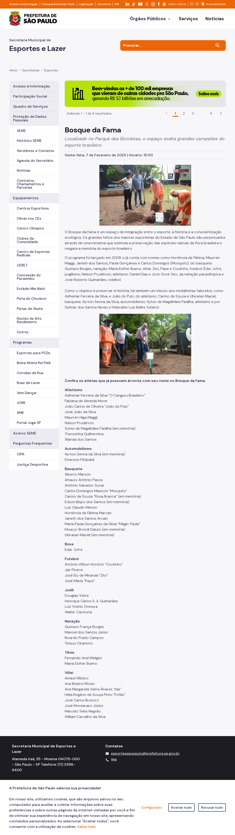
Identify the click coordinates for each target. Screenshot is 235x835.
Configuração (151, 807)
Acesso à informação (23, 4)
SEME (21, 131)
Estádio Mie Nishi (31, 288)
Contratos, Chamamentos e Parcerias (30, 184)
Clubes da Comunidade (27, 240)
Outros (22, 332)
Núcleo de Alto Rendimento (29, 320)
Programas (22, 342)
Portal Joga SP (29, 422)
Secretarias (30, 70)
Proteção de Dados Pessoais (29, 118)
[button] (221, 113)
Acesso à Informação (31, 86)
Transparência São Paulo (58, 4)
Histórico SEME (29, 140)
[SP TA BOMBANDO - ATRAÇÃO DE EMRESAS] (145, 93)
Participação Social (30, 96)
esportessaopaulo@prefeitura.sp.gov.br (145, 753)
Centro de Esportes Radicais (33, 253)
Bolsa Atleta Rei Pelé (34, 363)
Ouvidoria (104, 4)
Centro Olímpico (30, 228)
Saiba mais (86, 826)
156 (117, 4)
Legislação (86, 4)
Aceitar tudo (181, 807)
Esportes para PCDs (33, 353)
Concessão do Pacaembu (29, 277)
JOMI (21, 403)
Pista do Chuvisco (31, 298)
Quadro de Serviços (30, 106)
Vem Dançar (27, 393)
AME (20, 412)
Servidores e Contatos (35, 151)
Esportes (51, 70)
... (202, 113)
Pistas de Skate (30, 308)
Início (13, 70)
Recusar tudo (212, 807)
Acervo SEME (24, 433)
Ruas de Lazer (28, 383)
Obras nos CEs (29, 218)
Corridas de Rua (30, 373)
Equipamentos (25, 198)
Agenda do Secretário (35, 160)
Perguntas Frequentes (32, 443)
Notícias (24, 170)
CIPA (20, 454)
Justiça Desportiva (32, 464)
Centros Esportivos (33, 208)
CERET (22, 265)
